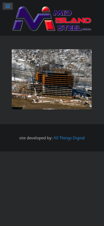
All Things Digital (69, 137)
